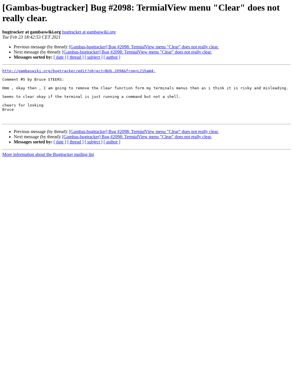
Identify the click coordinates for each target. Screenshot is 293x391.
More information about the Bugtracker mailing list (48, 154)
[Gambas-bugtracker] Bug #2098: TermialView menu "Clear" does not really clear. (144, 46)
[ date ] (60, 57)
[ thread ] (75, 57)
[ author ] (112, 57)
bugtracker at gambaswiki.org (89, 31)
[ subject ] (93, 57)
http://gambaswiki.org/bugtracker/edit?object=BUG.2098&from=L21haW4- (79, 71)
